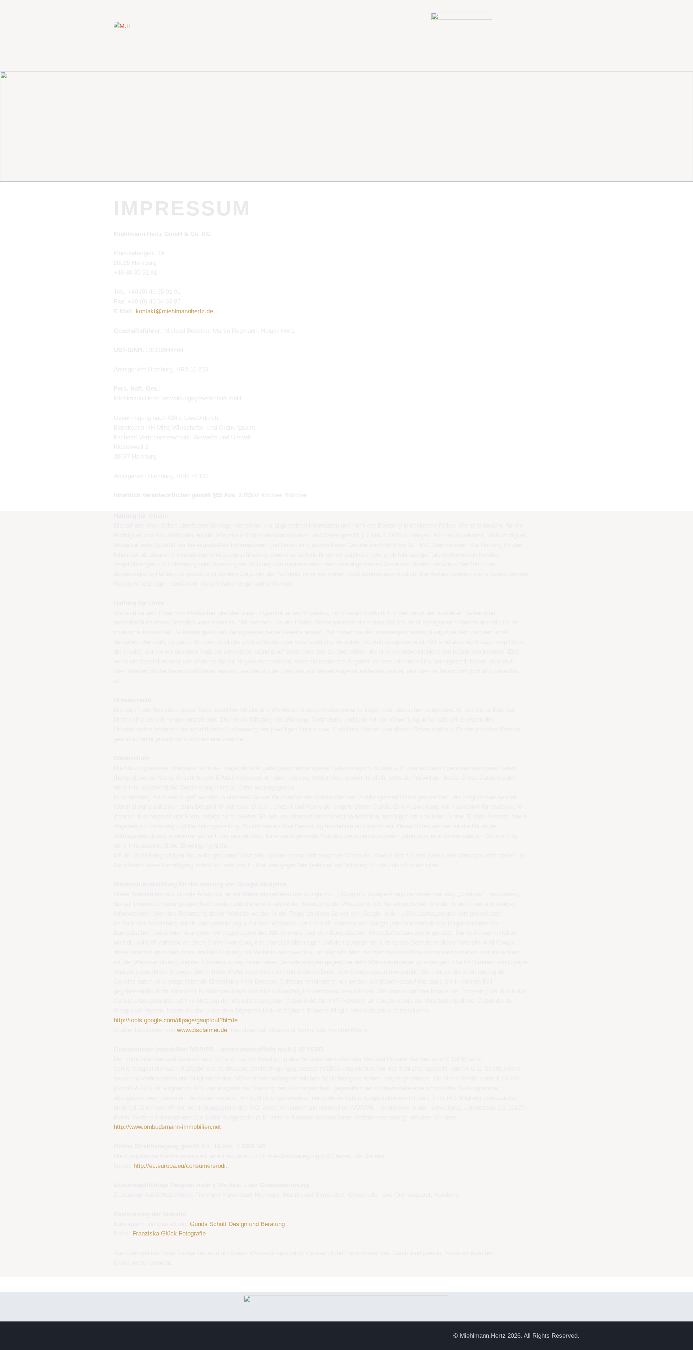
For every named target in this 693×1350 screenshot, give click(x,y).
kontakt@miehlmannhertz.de (174, 311)
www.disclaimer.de (202, 1030)
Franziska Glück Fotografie (169, 1233)
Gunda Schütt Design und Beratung (237, 1224)
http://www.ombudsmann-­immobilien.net (167, 1126)
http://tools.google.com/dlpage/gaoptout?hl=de (175, 1020)
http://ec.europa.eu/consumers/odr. (181, 1165)
